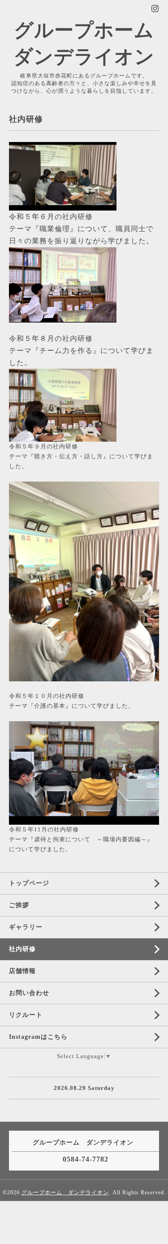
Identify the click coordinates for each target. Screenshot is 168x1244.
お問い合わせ (29, 993)
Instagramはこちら (38, 1036)
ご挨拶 (19, 905)
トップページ (29, 883)
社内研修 (22, 949)
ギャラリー (26, 927)
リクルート (26, 1015)
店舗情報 (22, 971)
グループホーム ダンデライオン (65, 1192)
